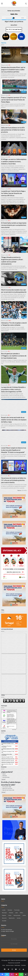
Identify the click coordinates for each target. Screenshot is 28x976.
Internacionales (17, 915)
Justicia (24, 915)
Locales (3, 910)
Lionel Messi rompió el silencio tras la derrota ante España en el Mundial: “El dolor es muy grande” (13, 450)
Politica (21, 912)
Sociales (19, 918)
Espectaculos (12, 918)
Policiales (11, 912)
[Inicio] (14, 3)
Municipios (4, 912)
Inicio (3, 965)
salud (16, 912)
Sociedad (4, 920)
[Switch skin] (26, 4)
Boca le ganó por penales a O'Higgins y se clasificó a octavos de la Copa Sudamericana (13, 356)
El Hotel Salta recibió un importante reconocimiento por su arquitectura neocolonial (13, 225)
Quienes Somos (10, 965)
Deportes (4, 915)
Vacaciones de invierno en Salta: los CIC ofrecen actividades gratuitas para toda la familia (13, 480)
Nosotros (3, 925)
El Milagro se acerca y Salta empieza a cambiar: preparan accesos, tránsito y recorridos (13, 161)
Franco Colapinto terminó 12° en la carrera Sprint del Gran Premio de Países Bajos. (13, 100)
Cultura (9, 915)
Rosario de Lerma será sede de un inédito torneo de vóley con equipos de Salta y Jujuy (13, 419)
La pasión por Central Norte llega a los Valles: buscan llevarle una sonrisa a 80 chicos (13, 193)
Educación (4, 918)
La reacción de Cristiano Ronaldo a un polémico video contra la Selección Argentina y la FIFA (13, 389)
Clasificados (17, 965)
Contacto (3, 935)
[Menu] (2, 4)
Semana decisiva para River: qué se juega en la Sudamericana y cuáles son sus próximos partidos (13, 69)
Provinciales (17, 910)
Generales (10, 910)
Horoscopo (14, 729)
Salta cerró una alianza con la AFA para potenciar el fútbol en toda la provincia (13, 130)
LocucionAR (17, 962)
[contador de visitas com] (14, 702)
